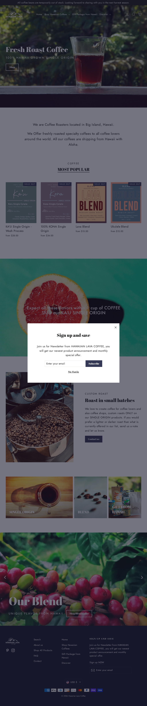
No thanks (73, 372)
